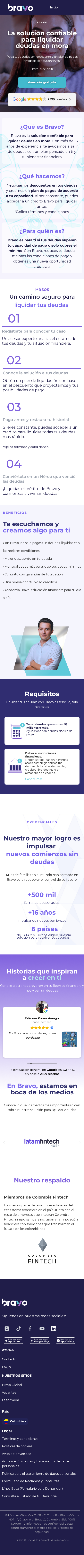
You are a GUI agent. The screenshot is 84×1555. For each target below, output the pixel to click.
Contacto (9, 1359)
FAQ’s (6, 1367)
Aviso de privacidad (16, 1454)
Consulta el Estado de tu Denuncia (29, 1496)
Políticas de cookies (17, 1446)
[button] (4, 1143)
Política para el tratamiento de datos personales (39, 1474)
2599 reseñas (49, 1074)
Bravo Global (12, 1385)
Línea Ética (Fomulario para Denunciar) (32, 1488)
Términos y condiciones (20, 1439)
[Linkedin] (54, 1329)
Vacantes (9, 1392)
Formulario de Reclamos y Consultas (30, 1481)
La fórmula (10, 1400)
